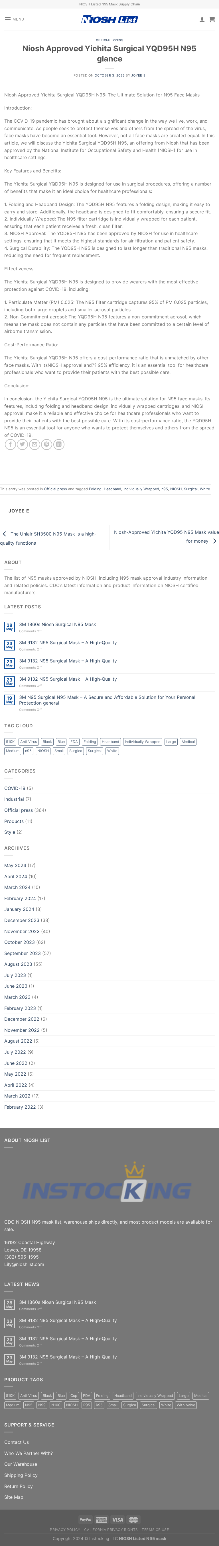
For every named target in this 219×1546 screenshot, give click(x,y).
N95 (29, 1405)
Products (14, 821)
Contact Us (16, 1442)
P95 (86, 1405)
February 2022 (20, 1107)
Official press (109, 40)
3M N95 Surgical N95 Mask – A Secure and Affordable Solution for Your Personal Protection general (107, 700)
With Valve (186, 1405)
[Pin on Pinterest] (46, 444)
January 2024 (19, 909)
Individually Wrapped (141, 489)
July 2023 (15, 975)
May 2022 (15, 1074)
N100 (55, 1405)
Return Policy (18, 1486)
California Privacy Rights (111, 1530)
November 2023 (22, 931)
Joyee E (138, 75)
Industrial (14, 799)
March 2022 (17, 1096)
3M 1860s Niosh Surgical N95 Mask (57, 624)
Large (171, 742)
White (205, 489)
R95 (99, 1405)
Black (47, 742)
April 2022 (15, 1085)
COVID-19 (14, 788)
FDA (74, 742)
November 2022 (22, 1030)
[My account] (202, 19)
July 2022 (15, 1052)
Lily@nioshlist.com (24, 1264)
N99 (42, 1405)
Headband (112, 489)
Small (59, 751)
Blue (61, 742)
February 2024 (20, 898)
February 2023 (20, 1008)
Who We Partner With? (28, 1453)
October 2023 (19, 942)
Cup (73, 1395)
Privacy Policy (65, 1530)
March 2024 (17, 887)
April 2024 (15, 876)
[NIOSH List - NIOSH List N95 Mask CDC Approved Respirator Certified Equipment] (109, 19)
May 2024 (15, 865)
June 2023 (15, 986)
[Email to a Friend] (34, 444)
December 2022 (21, 1019)
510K (10, 742)
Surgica (75, 751)
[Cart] (212, 19)
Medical (188, 742)
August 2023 (18, 964)
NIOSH (176, 489)
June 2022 (15, 1063)
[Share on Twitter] (22, 444)
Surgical (191, 489)
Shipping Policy (21, 1475)
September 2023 (22, 953)
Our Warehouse (20, 1464)
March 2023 (17, 997)
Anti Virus (28, 742)
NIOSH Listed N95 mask (142, 1538)
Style (9, 832)
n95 (164, 489)
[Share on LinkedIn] (58, 444)
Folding (95, 489)
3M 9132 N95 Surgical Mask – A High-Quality (68, 642)
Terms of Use (155, 1530)
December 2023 (21, 920)
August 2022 (18, 1041)
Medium (12, 751)
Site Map (13, 1497)
